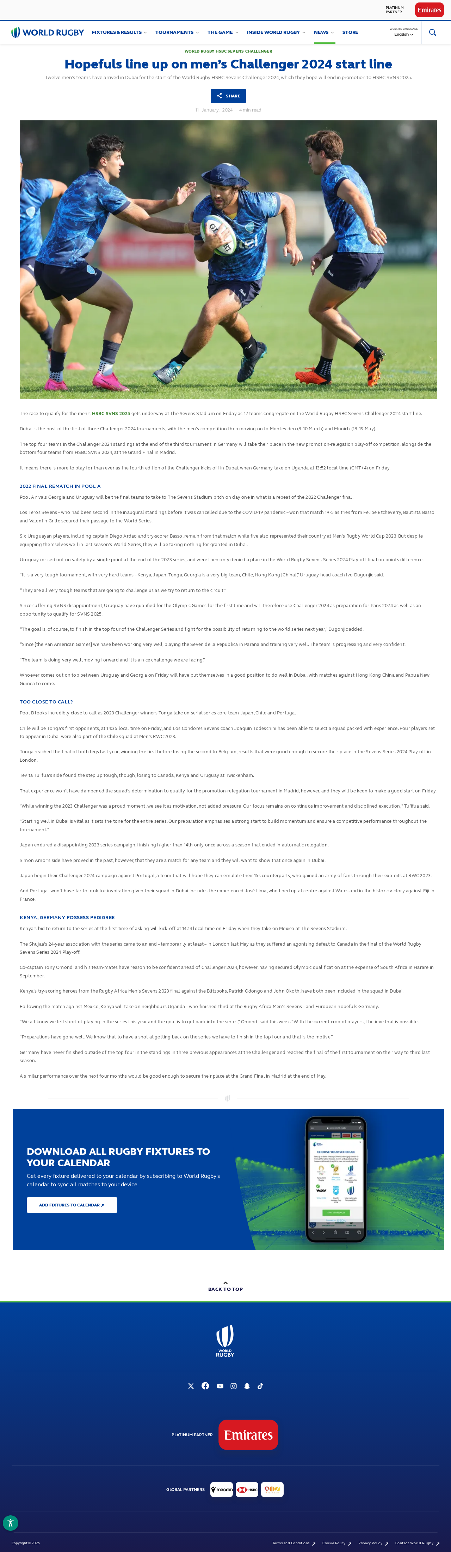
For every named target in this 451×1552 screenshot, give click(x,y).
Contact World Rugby (414, 1543)
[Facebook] (206, 1386)
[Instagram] (233, 1386)
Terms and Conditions (291, 1543)
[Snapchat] (247, 1386)
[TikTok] (260, 1386)
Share (233, 96)
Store (350, 32)
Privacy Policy (370, 1543)
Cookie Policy (334, 1543)
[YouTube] (220, 1386)
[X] (191, 1386)
